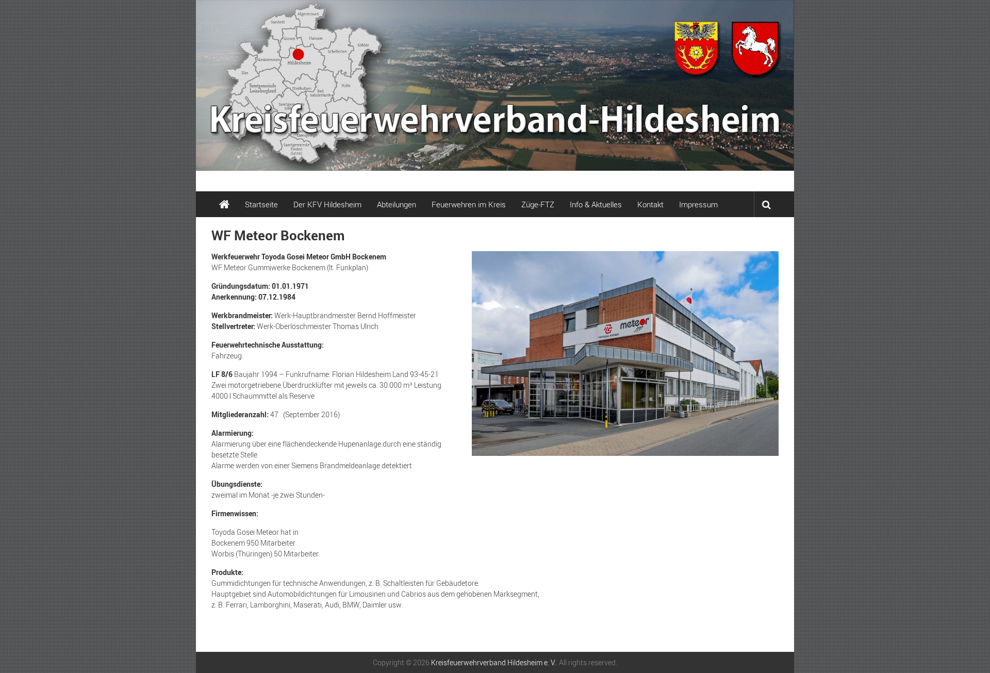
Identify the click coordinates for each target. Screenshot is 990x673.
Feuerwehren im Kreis (469, 204)
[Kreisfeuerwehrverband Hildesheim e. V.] (495, 85)
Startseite (261, 204)
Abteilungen (396, 204)
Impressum (698, 204)
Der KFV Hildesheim (327, 204)
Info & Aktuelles (596, 204)
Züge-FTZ (537, 204)
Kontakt (650, 204)
